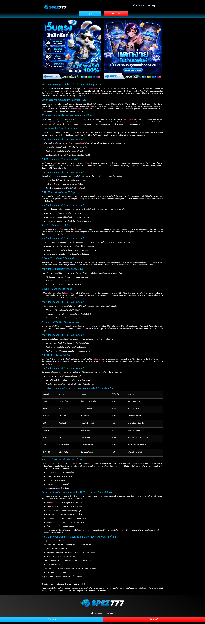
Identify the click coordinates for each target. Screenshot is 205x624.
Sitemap (151, 6)
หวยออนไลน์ (59, 229)
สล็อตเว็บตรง (138, 6)
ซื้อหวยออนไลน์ (69, 293)
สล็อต (87, 163)
